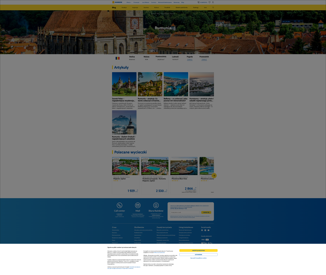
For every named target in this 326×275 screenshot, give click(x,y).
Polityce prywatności (159, 252)
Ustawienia (201, 255)
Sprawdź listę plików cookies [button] (198, 258)
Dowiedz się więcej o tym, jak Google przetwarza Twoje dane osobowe (123, 267)
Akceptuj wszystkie (199, 251)
